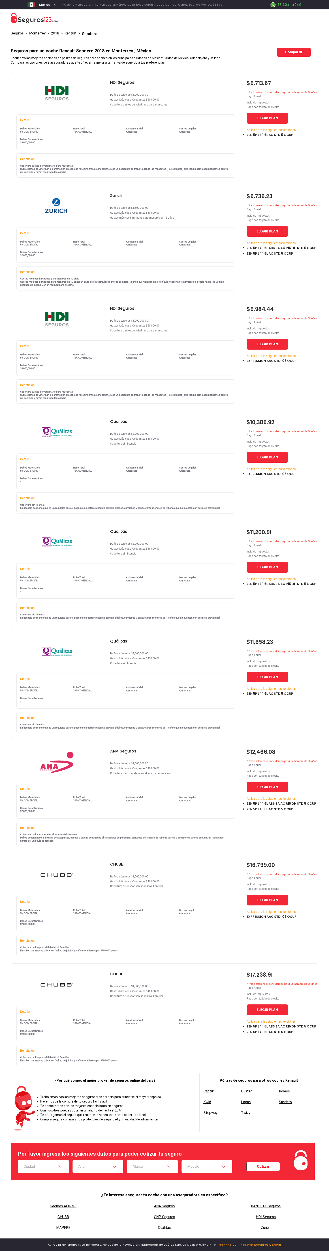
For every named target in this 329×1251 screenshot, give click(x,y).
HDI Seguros (266, 1217)
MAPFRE (63, 1227)
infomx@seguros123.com (262, 1245)
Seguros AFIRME (63, 1206)
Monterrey (37, 33)
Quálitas (164, 1227)
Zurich (266, 1227)
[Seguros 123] (164, 18)
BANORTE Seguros (266, 1206)
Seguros (17, 33)
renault (70, 33)
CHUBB (63, 1217)
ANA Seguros (164, 1206)
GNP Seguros (164, 1217)
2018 (55, 33)
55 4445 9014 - (231, 1245)
